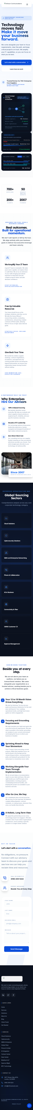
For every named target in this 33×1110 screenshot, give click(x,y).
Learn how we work (16, 69)
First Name (9, 900)
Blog (2, 1019)
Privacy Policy (16, 1103)
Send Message (16, 949)
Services (3, 1010)
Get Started (4, 1025)
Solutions (4, 1013)
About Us (4, 1016)
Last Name (8, 910)
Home (3, 1007)
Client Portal (5, 1022)
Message (8, 930)
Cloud (24, 156)
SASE (27, 156)
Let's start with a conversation (15, 62)
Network (19, 156)
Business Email (10, 920)
